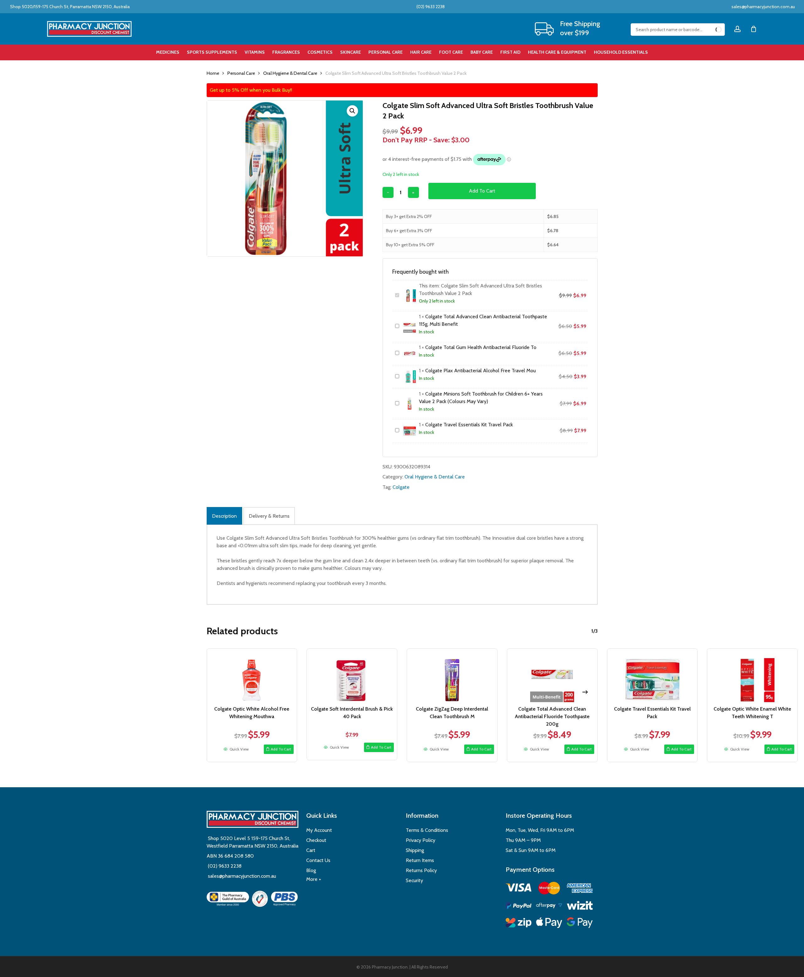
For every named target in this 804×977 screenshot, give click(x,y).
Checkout (316, 840)
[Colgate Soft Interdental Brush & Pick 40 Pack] (352, 675)
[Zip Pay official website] (519, 923)
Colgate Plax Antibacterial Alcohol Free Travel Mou (480, 371)
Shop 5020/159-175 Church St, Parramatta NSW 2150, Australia (69, 6)
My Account (319, 830)
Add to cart (482, 191)
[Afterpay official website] (549, 906)
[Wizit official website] (580, 906)
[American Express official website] (580, 889)
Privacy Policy (420, 840)
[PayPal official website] (519, 906)
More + (313, 879)
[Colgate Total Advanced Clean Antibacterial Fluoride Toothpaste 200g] (552, 675)
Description (224, 516)
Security (414, 880)
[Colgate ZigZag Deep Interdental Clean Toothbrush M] (452, 675)
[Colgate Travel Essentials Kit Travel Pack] (652, 675)
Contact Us (318, 860)
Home (213, 73)
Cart (310, 850)
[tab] (224, 516)
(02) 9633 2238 (430, 6)
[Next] (585, 692)
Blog (311, 870)
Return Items (420, 860)
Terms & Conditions (427, 830)
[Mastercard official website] (549, 889)
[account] (737, 29)
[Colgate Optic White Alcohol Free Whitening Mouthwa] (252, 675)
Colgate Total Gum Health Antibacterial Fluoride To (480, 347)
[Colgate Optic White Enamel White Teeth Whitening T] (752, 675)
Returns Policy (421, 870)
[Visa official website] (519, 888)
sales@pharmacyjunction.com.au (763, 6)
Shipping (415, 850)
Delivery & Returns (269, 516)
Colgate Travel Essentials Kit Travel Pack (469, 425)
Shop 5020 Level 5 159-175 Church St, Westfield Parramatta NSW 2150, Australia (252, 842)
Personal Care (241, 73)
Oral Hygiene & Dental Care (290, 73)
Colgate (401, 487)
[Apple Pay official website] (549, 923)
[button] (352, 111)
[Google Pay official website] (580, 923)
